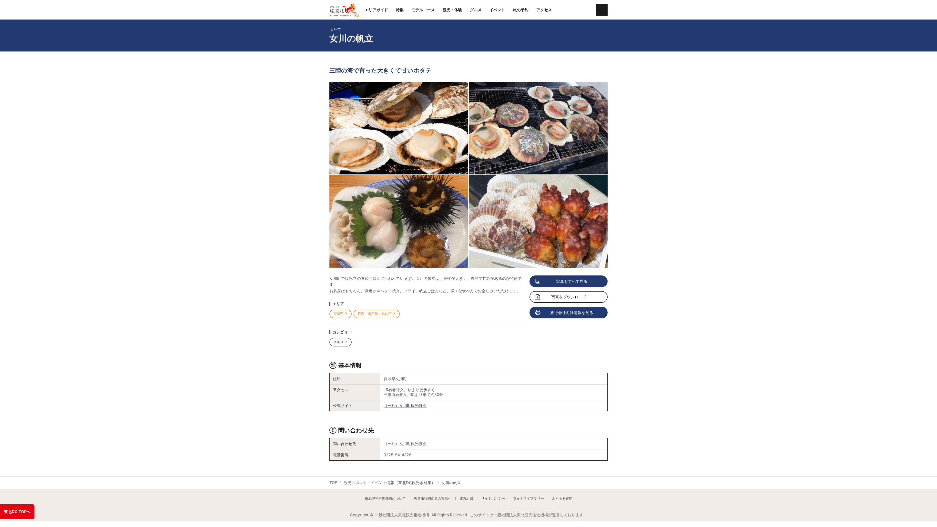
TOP (333, 482)
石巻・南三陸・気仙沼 (374, 314)
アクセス (544, 10)
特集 (400, 10)
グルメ (476, 10)
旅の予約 (521, 10)
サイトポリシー (493, 498)
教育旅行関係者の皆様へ (432, 498)
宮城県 (338, 314)
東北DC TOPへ (17, 511)
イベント (497, 10)
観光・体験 (452, 10)
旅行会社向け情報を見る (571, 312)
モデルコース (423, 10)
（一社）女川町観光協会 (405, 405)
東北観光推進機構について (385, 498)
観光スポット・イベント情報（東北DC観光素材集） (389, 482)
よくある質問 (562, 498)
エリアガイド (376, 10)
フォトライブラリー (528, 498)
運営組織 (466, 498)
